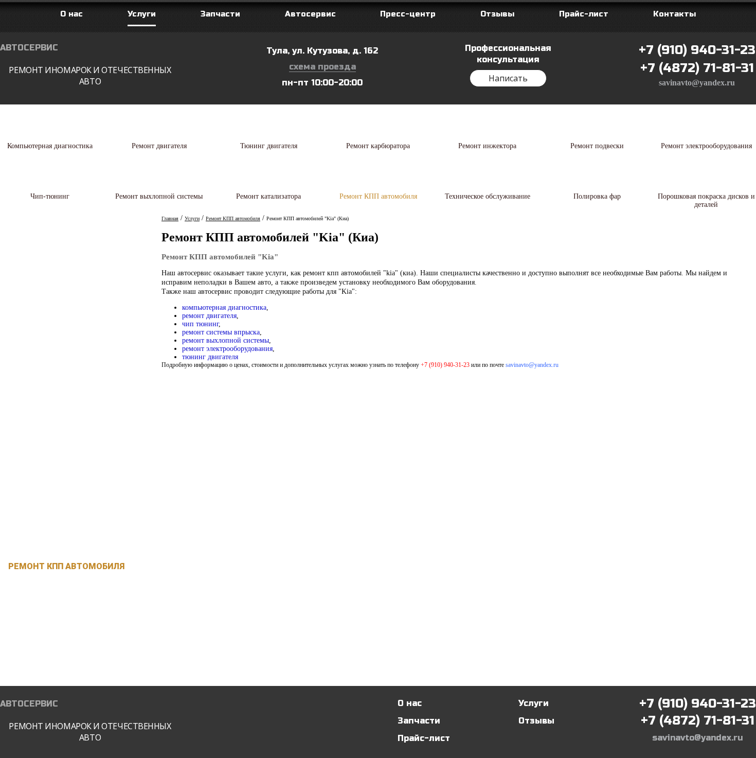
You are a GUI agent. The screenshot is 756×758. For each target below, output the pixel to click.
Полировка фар (44, 633)
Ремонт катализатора (60, 533)
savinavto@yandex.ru (697, 82)
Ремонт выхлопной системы (54, 499)
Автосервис (85, 65)
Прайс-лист (424, 738)
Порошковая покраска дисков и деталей (61, 667)
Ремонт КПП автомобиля (66, 566)
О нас (410, 703)
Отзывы (536, 721)
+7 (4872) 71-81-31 (697, 68)
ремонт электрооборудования (227, 348)
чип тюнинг (200, 324)
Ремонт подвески (50, 398)
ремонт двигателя (209, 316)
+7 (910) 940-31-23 (697, 50)
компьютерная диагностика (224, 307)
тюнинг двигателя (210, 357)
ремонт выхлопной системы (225, 340)
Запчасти (419, 721)
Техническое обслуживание (75, 600)
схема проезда (322, 67)
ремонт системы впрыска (221, 332)
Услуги (533, 703)
